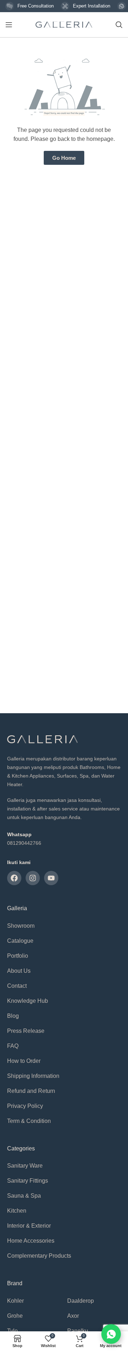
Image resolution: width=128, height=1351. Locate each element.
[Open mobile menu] (9, 25)
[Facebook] (14, 878)
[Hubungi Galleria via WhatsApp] (111, 1334)
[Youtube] (51, 878)
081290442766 (24, 843)
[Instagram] (33, 878)
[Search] (119, 25)
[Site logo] (64, 24)
